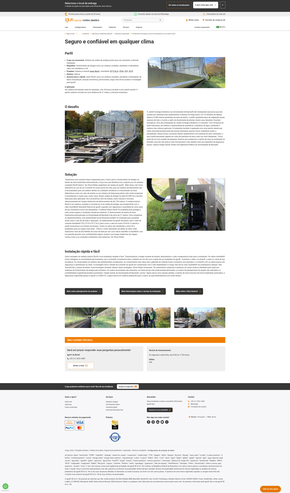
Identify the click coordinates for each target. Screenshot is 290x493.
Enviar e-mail (78, 366)
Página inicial (70, 34)
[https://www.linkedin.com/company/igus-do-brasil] (157, 422)
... (79, 34)
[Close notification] (222, 5)
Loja (66, 27)
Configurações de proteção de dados (161, 450)
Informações (97, 27)
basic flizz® (95, 71)
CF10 (131, 71)
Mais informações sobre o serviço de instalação (141, 291)
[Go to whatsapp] (5, 486)
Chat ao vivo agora (270, 489)
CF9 (126, 71)
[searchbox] (141, 20)
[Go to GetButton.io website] (5, 490)
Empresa (139, 27)
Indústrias (112, 27)
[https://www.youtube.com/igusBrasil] (162, 422)
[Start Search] (160, 20)
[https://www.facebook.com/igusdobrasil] (148, 422)
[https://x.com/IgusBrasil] (167, 422)
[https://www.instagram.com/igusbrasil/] (153, 422)
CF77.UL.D (114, 71)
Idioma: (198, 417)
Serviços (126, 27)
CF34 (121, 71)
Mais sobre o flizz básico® (187, 291)
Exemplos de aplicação (122, 34)
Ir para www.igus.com (204, 5)
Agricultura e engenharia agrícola (102, 34)
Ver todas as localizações (179, 5)
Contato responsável (202, 27)
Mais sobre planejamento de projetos (82, 291)
